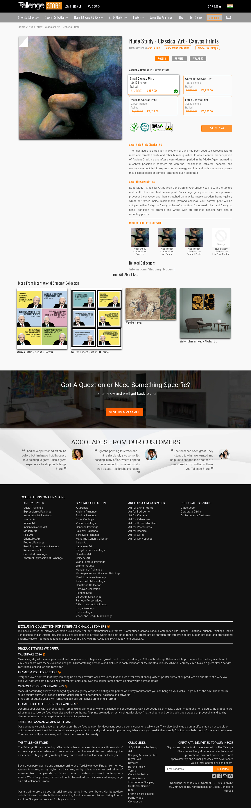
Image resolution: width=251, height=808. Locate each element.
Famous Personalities (89, 600)
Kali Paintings (84, 612)
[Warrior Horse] (151, 303)
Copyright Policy (138, 774)
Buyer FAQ (134, 759)
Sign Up (77, 6)
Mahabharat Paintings (89, 569)
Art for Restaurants (140, 527)
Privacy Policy (136, 778)
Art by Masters (117, 17)
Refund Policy (136, 766)
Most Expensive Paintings (91, 577)
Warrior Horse (133, 323)
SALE (228, 17)
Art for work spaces (140, 538)
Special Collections (55, 17)
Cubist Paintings (33, 507)
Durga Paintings (85, 608)
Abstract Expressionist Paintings (43, 558)
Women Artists (85, 565)
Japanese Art (84, 546)
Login (67, 6)
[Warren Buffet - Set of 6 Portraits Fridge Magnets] (42, 318)
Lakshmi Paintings (87, 531)
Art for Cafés (136, 534)
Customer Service (139, 786)
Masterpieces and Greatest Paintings (98, 573)
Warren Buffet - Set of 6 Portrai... (36, 352)
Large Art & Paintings (88, 596)
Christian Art (83, 554)
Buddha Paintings (86, 515)
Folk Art (28, 534)
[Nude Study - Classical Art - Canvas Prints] (70, 87)
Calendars (214, 17)
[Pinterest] (230, 777)
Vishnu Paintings (86, 523)
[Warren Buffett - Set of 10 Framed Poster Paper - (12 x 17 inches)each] (96, 318)
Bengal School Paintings (90, 550)
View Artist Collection (177, 48)
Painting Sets (84, 592)
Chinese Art (83, 558)
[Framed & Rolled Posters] (59, 672)
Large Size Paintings (161, 17)
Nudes (168, 269)
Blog (181, 17)
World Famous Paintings (90, 562)
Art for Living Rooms (140, 507)
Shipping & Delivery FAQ (142, 755)
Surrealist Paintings (35, 554)
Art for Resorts (137, 531)
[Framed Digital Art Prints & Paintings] (78, 704)
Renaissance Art (33, 550)
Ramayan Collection (88, 589)
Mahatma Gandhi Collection (92, 538)
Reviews (133, 763)
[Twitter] (214, 777)
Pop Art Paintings (34, 542)
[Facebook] (219, 777)
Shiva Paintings (85, 519)
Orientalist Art (32, 538)
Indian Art (29, 523)
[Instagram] (225, 777)
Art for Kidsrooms (139, 519)
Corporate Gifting (191, 511)
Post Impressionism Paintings (42, 546)
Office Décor (188, 507)
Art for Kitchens (138, 515)
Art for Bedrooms (139, 511)
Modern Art (30, 531)
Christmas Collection (88, 585)
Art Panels (82, 507)
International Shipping (145, 269)
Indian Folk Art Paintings (90, 581)
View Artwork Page (208, 48)
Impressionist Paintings (38, 515)
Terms (132, 770)
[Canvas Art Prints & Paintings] (66, 686)
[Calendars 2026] (44, 654)
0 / (213, 6)
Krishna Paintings (86, 511)
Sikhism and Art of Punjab (91, 604)
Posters (137, 17)
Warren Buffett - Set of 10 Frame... (90, 352)
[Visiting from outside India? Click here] (108, 626)
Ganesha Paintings (87, 527)
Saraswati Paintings (88, 534)
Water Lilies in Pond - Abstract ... (198, 341)
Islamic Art (30, 519)
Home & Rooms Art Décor (87, 17)
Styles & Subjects (27, 17)
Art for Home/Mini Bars (142, 523)
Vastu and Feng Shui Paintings (94, 616)
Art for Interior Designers (196, 515)
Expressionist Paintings (37, 511)
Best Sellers (196, 17)
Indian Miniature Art (35, 527)
